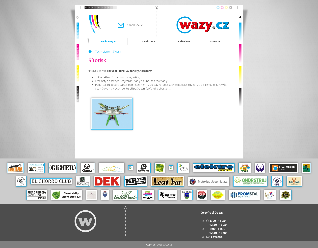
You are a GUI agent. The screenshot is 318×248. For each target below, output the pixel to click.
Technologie (108, 41)
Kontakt (215, 41)
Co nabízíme (147, 41)
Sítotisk (116, 51)
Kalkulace (184, 41)
